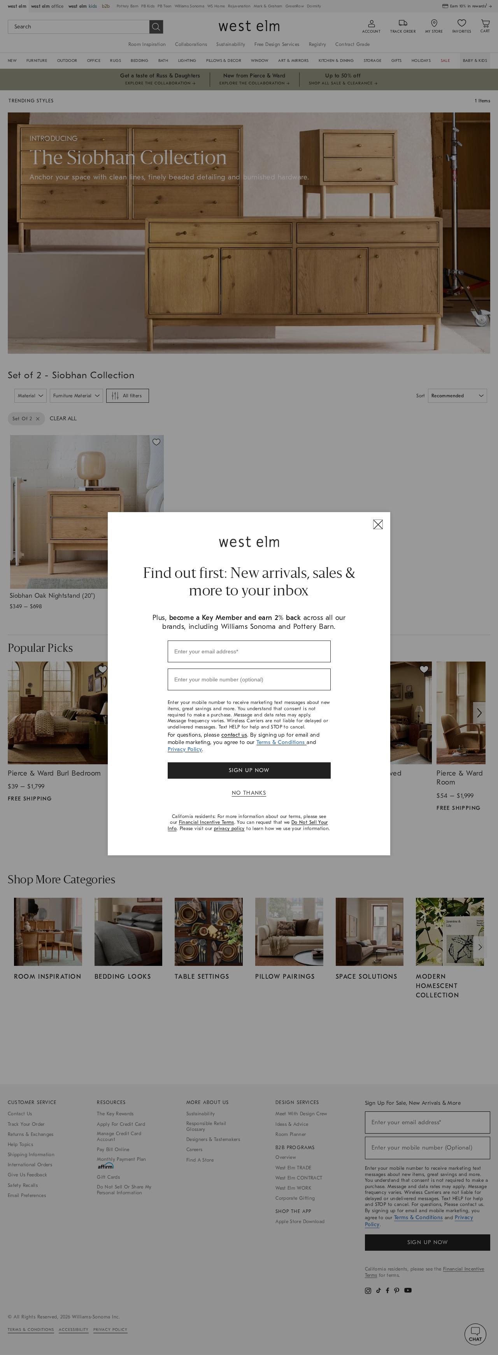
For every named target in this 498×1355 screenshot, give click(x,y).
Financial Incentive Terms (206, 822)
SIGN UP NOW (249, 770)
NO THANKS (249, 793)
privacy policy (229, 828)
